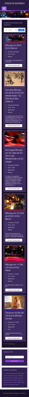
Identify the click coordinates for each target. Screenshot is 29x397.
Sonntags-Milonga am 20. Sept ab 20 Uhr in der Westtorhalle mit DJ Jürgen (14, 155)
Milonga (10, 56)
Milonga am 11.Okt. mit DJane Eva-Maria (14, 267)
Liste (16, 30)
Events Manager (12, 343)
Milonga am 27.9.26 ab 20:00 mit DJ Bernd (14, 215)
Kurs (9, 329)
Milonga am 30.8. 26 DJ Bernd (13, 46)
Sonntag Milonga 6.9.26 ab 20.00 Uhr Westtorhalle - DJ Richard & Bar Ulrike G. (14, 95)
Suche (21, 30)
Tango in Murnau (14, 3)
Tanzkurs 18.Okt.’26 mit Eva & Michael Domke (14, 315)
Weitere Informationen (14, 65)
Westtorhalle (11, 110)
